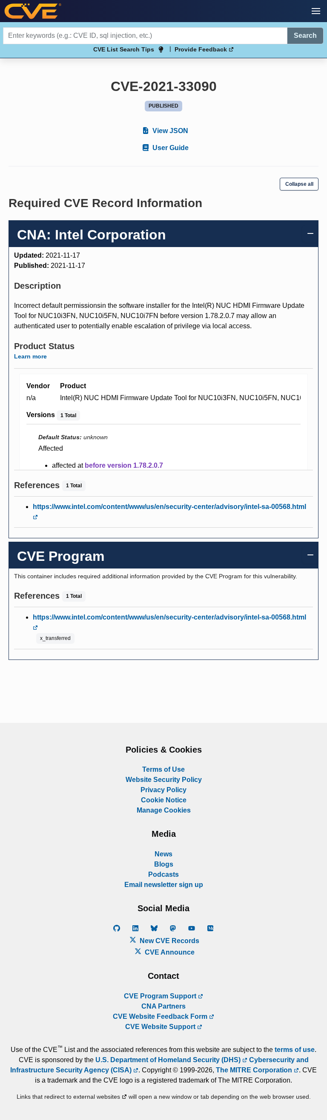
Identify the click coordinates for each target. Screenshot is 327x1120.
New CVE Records (168, 940)
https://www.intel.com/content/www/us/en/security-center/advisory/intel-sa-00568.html (169, 506)
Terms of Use (163, 769)
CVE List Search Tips (123, 49)
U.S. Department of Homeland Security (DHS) (168, 1059)
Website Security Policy (164, 779)
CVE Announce (169, 952)
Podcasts (163, 874)
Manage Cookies (164, 810)
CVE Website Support (161, 1026)
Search (305, 35)
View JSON (169, 130)
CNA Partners (163, 1006)
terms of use (295, 1049)
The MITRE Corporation (255, 1070)
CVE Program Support (161, 996)
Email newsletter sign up (163, 884)
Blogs (163, 864)
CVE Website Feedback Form (161, 1016)
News (163, 854)
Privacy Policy (163, 789)
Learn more (30, 356)
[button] (315, 11)
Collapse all (299, 184)
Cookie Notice (163, 800)
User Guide (170, 147)
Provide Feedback (202, 49)
